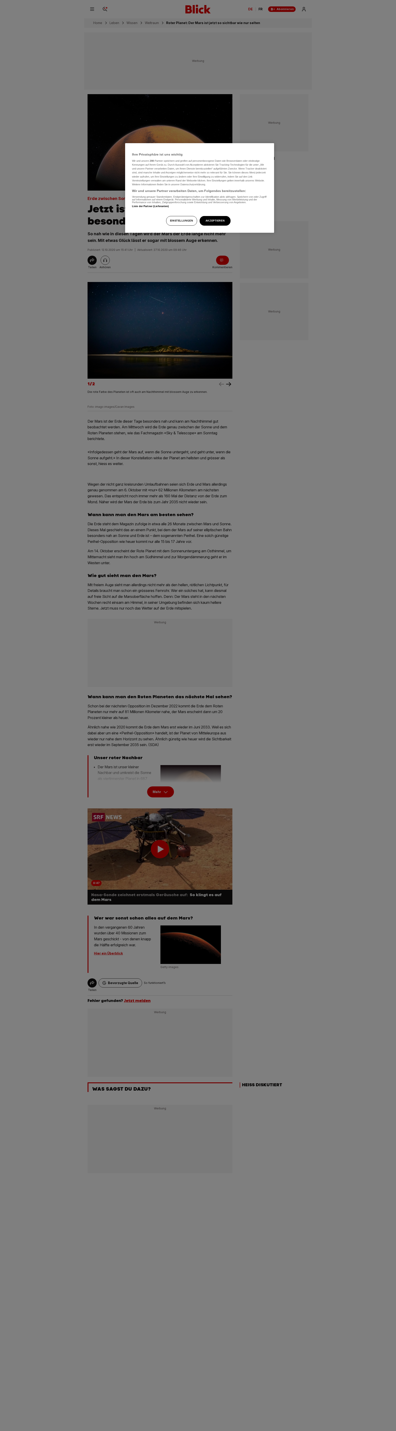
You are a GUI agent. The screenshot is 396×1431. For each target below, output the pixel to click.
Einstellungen (181, 220)
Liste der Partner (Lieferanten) (150, 206)
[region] (199, 188)
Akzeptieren (215, 220)
